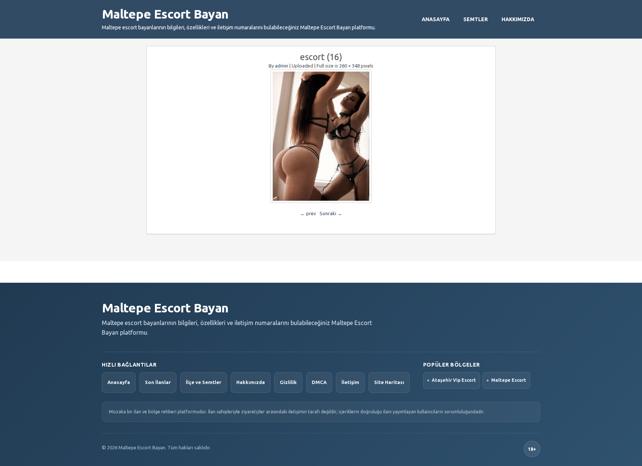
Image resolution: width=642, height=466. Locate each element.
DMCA (319, 382)
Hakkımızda (518, 19)
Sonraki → (331, 213)
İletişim (350, 382)
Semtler (475, 19)
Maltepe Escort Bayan (165, 14)
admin (281, 65)
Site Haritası (389, 382)
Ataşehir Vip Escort (454, 380)
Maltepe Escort (508, 380)
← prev (308, 213)
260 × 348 (349, 65)
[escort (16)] (321, 136)
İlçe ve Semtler (203, 382)
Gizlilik (288, 382)
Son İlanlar (158, 382)
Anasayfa (436, 19)
